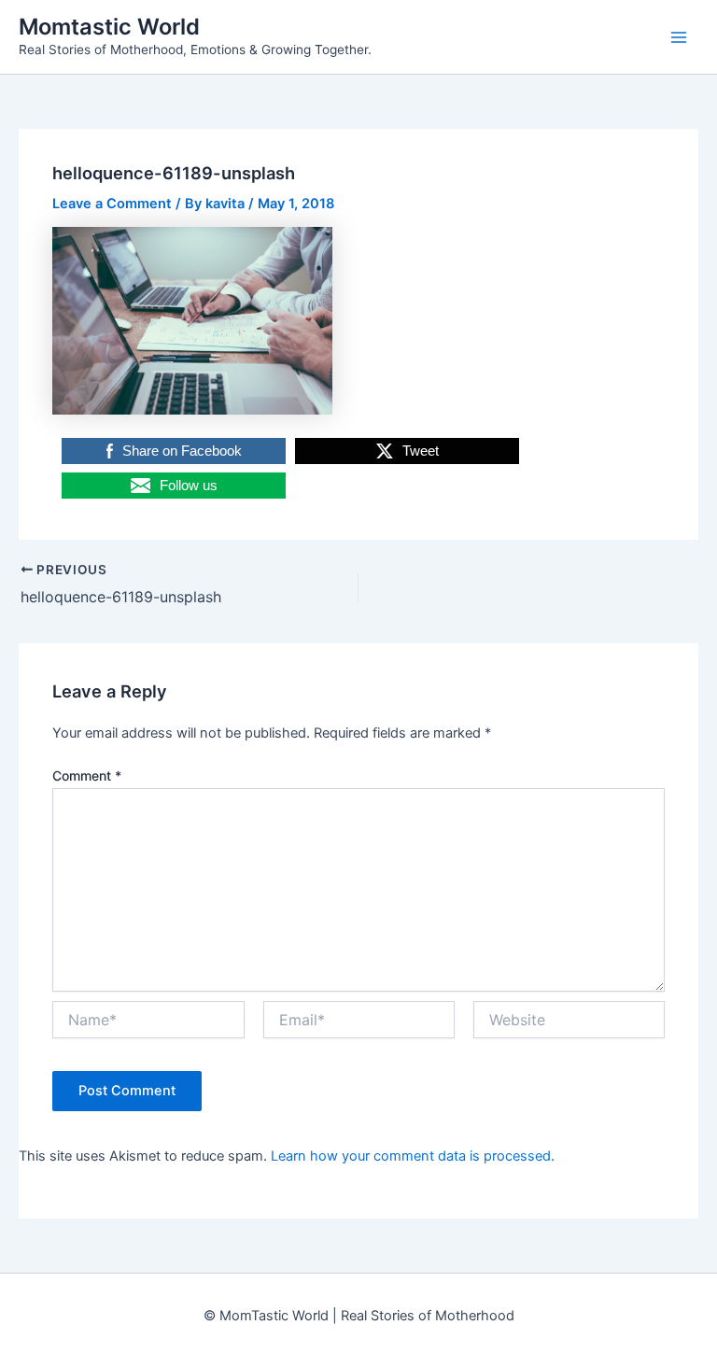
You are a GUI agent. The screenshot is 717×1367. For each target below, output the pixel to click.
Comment (86, 775)
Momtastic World (109, 26)
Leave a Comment (112, 203)
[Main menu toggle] (678, 37)
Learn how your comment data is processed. (413, 1156)
